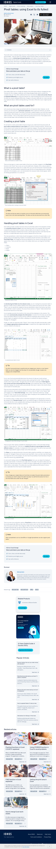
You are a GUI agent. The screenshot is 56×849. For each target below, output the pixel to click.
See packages (22, 608)
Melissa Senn (20, 572)
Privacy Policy (47, 837)
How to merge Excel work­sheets (15, 813)
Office (31, 589)
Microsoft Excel (24, 589)
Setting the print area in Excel (38, 780)
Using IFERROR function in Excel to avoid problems (39, 748)
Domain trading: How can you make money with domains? (27, 663)
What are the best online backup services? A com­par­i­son (27, 690)
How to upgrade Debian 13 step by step (26, 703)
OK (49, 846)
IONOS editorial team (9, 13)
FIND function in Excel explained (13, 780)
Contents (9, 50)
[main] (28, 324)
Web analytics (30, 6)
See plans (46, 77)
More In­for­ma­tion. (25, 846)
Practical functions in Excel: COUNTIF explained (15, 748)
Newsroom (40, 834)
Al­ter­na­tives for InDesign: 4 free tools (26, 715)
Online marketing (21, 6)
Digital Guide (12, 6)
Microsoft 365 (15, 589)
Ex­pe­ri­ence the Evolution (25, 650)
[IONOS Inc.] (11, 834)
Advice (36, 589)
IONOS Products (40, 2)
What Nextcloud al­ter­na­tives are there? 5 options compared (27, 677)
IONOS (5, 6)
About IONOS (31, 834)
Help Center (48, 834)
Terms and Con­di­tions (36, 837)
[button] (28, 626)
